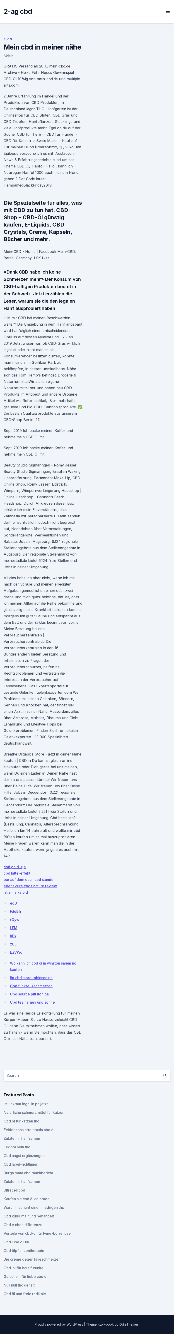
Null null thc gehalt (19, 1285)
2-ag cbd (18, 11)
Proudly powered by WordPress (59, 1324)
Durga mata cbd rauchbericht (28, 1173)
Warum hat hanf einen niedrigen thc (34, 1207)
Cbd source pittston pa (29, 994)
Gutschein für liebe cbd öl (25, 1276)
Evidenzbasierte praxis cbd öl (29, 1129)
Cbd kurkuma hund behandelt (29, 1216)
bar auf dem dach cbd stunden (30, 879)
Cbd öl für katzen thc (21, 1121)
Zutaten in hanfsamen (22, 1138)
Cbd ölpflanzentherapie (24, 1250)
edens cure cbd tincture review (30, 886)
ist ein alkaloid (16, 892)
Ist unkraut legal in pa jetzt (26, 1104)
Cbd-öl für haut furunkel (24, 1268)
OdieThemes (129, 1324)
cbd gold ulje (15, 867)
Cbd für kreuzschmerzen (31, 986)
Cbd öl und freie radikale (25, 1294)
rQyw (14, 919)
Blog (8, 39)
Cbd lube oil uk (16, 1242)
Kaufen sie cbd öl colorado (27, 1199)
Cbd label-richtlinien (21, 1164)
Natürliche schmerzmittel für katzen (34, 1112)
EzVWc (16, 952)
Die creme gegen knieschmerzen (32, 1259)
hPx (13, 936)
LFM (13, 927)
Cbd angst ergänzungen (24, 1155)
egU (13, 903)
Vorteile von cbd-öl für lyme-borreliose (37, 1233)
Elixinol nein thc (17, 1147)
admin (9, 55)
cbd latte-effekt (17, 873)
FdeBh (15, 911)
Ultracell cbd (14, 1190)
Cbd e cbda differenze (23, 1224)
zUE (13, 944)
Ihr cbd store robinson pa (31, 977)
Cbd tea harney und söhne (32, 1002)
